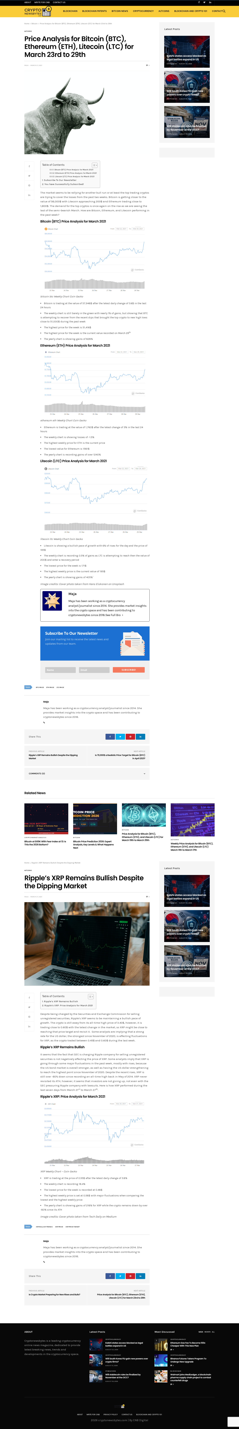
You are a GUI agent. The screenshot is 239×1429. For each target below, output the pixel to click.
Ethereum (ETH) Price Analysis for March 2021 (76, 173)
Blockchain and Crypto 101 (190, 11)
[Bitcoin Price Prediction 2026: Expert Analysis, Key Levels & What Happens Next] (95, 818)
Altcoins (164, 11)
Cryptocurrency (143, 11)
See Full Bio (113, 615)
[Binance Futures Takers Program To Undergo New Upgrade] (160, 1360)
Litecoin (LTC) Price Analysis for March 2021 (74, 176)
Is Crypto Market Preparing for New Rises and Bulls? (54, 1294)
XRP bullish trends (44, 1227)
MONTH (208, 1332)
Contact (217, 11)
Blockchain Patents (94, 11)
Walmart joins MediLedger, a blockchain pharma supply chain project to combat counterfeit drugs (190, 1377)
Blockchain (70, 11)
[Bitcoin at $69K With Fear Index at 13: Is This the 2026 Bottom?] (46, 818)
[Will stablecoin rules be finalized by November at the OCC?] (187, 122)
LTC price (60, 687)
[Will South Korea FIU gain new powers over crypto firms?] (187, 87)
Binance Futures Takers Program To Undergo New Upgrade (188, 1360)
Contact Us (127, 1415)
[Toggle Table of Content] (93, 165)
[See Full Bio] (123, 615)
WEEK (201, 1332)
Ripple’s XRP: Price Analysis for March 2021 (68, 1005)
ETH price (50, 687)
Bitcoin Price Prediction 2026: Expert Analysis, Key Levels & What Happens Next (93, 844)
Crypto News (172, 64)
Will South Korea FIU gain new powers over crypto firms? (185, 92)
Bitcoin (76, 837)
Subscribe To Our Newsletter (60, 180)
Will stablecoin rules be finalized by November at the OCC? (186, 128)
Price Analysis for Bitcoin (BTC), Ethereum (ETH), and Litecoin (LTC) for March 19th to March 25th (142, 837)
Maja (26, 65)
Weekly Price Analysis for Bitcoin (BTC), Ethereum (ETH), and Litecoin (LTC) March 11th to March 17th (192, 847)
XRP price (59, 1227)
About (80, 1415)
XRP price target (73, 1227)
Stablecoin (110, 1371)
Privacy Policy (111, 1415)
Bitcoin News (120, 11)
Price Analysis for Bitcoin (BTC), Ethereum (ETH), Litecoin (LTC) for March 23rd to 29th (121, 1296)
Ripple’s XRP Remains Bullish (61, 1001)
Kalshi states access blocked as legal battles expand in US (186, 57)
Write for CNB (93, 1415)
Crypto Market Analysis (35, 837)
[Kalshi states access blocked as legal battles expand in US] (187, 52)
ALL (213, 1332)
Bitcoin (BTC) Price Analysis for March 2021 (74, 170)
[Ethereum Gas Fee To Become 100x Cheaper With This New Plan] (160, 1345)
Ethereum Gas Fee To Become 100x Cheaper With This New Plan (187, 1344)
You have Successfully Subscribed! (64, 184)
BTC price (40, 687)
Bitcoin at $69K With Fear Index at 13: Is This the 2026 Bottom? (45, 843)
